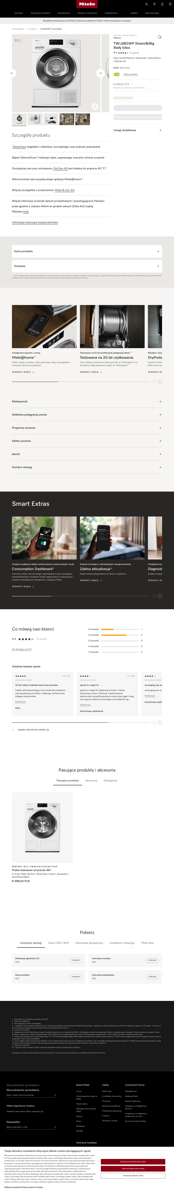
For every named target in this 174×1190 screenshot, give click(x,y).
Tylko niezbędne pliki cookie (133, 1169)
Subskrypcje (111, 13)
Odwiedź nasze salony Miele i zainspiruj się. (25, 1111)
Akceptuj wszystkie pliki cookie (133, 1162)
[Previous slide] (12, 73)
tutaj (26, 211)
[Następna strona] (160, 722)
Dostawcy (80, 1126)
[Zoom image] (95, 106)
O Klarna (105, 1116)
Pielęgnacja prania (40, 13)
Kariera (79, 1116)
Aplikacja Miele (131, 1096)
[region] (60, 73)
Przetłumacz (20, 702)
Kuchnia (19, 13)
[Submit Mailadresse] (55, 1128)
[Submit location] (55, 1096)
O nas (78, 1091)
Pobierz (76, 960)
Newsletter (13, 1122)
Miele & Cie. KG (64, 190)
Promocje (106, 1101)
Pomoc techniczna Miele (135, 1121)
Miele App (147, 943)
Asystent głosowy (132, 1101)
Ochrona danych (29, 1187)
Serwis (134, 13)
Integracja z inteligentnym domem (136, 1107)
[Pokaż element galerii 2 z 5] (35, 119)
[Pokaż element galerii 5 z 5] (82, 119)
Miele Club (106, 1091)
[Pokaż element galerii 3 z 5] (51, 119)
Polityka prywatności (13, 1187)
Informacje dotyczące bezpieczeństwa (35, 222)
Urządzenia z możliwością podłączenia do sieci (135, 1115)
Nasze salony (82, 1104)
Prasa (78, 1121)
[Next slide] (100, 73)
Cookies (39, 1187)
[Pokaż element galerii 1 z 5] (19, 119)
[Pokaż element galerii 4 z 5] (66, 119)
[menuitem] (20, 13)
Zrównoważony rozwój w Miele (86, 1097)
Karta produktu (131, 74)
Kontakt (79, 1131)
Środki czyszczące (87, 13)
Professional (152, 13)
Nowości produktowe (111, 1106)
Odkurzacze (64, 13)
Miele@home (131, 1091)
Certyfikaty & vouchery (112, 1096)
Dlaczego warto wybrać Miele (86, 1110)
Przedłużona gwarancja (112, 1111)
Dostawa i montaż (109, 1121)
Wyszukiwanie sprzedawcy (23, 1090)
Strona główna (18, 29)
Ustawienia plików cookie (133, 1176)
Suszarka (32, 29)
